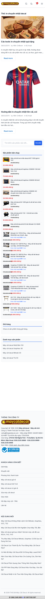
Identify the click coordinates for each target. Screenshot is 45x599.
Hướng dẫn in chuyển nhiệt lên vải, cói (19, 112)
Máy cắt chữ (35, 428)
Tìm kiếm (38, 143)
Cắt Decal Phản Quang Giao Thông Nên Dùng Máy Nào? (21, 563)
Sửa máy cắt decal (8, 492)
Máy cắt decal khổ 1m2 (9, 484)
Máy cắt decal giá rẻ (8, 480)
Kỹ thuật (29, 45)
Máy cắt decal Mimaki (11, 353)
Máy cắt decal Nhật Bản (11, 345)
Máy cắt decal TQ (9, 358)
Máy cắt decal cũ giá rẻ (9, 488)
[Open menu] (42, 4)
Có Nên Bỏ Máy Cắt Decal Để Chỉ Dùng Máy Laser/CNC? (21, 552)
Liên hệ (3, 505)
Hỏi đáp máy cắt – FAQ (9, 501)
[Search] (26, 4)
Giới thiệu (4, 467)
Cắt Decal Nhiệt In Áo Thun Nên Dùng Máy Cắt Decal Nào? (22, 574)
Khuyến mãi (5, 471)
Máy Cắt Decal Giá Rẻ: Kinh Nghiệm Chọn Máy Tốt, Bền (21, 528)
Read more (8, 58)
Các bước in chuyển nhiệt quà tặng (17, 41)
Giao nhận (4, 497)
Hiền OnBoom (18, 45)
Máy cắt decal (24, 428)
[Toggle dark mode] (31, 4)
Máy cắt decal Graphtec (11, 348)
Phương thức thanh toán (9, 475)
